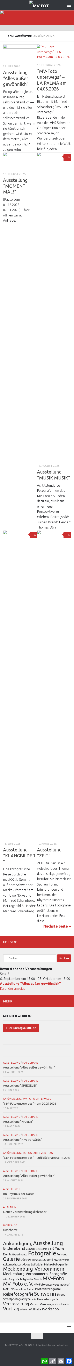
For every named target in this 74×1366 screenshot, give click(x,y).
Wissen (24, 1309)
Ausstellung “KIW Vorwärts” (22, 1139)
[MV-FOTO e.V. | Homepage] (42, 5)
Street (61, 1294)
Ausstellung (11, 1062)
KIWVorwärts (61, 1259)
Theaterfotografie (48, 1299)
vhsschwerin (62, 1304)
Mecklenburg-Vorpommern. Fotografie (35, 1274)
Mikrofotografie (11, 1279)
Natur (7, 1289)
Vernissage (47, 1304)
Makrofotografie (56, 1264)
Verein (34, 1304)
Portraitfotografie (48, 1289)
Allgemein (9, 1207)
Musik (38, 1279)
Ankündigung (12, 1098)
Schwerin (45, 1294)
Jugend (48, 1259)
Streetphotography (15, 1299)
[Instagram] (55, 941)
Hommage (37, 1260)
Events (7, 1254)
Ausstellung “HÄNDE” (18, 1121)
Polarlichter (19, 1289)
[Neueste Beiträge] (14, 1052)
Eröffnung (57, 1248)
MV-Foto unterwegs (37, 1098)
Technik (32, 1299)
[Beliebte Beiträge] (37, 1052)
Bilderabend (14, 1248)
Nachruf (64, 1284)
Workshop (10, 1225)
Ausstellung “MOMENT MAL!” (15, 185)
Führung (62, 1254)
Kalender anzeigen (13, 988)
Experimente (19, 1254)
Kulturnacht (10, 1264)
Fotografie (30, 1062)
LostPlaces (23, 1264)
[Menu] (69, 5)
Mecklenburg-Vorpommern (33, 1269)
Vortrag (47, 1153)
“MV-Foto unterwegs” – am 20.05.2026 (29, 1103)
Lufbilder (37, 1264)
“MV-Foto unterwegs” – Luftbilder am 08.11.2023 (37, 1157)
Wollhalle (35, 1309)
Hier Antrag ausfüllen (21, 1028)
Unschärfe (10, 1230)
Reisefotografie (18, 1294)
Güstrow (26, 1259)
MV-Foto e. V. (18, 1284)
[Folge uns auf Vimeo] (61, 941)
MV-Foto (53, 1278)
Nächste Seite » (57, 926)
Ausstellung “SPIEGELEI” (20, 1085)
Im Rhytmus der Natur (18, 1194)
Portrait (30, 1289)
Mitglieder (26, 1279)
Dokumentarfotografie (37, 1249)
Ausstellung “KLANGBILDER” (19, 855)
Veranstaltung (16, 1303)
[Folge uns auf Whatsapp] (68, 941)
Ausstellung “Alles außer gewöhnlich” (16, 78)
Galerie (11, 1259)
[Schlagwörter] (59, 1052)
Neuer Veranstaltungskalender (24, 1212)
